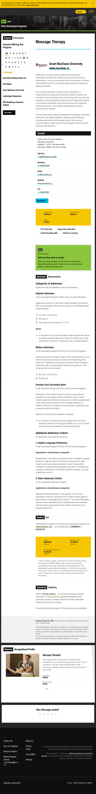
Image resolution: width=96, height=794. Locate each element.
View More (8, 113)
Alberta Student (44, 526)
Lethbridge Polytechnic (12, 96)
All (7, 53)
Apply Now (41, 201)
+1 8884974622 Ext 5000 (47, 156)
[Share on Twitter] (37, 54)
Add (61, 11)
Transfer (48, 593)
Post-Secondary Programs (14, 26)
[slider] (19, 674)
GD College (7, 84)
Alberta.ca (29, 740)
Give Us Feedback (11, 746)
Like (66, 11)
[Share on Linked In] (50, 54)
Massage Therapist (52, 655)
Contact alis (8, 740)
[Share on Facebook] (44, 54)
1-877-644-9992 (10, 762)
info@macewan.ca (45, 174)
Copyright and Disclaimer (12, 783)
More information (33, 5)
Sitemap (29, 759)
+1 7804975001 (43, 192)
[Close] (93, 3)
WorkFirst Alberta (10, 751)
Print (71, 11)
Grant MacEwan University (13, 90)
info (6, 21)
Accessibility (30, 754)
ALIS (19, 11)
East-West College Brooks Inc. (15, 78)
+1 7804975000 (43, 165)
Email (57, 54)
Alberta (8, 11)
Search (79, 12)
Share (55, 11)
